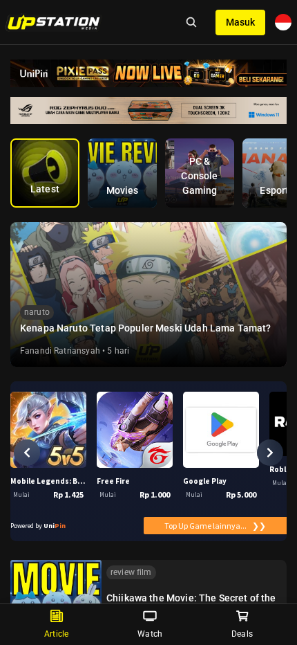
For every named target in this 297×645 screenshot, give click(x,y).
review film (131, 572)
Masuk (240, 22)
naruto (37, 312)
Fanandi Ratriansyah (60, 351)
